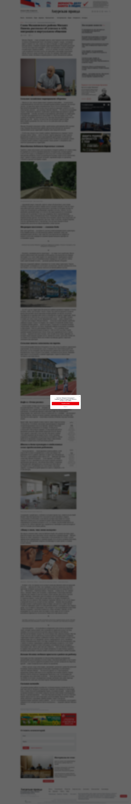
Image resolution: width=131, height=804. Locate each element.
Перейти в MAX (65, 403)
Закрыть (65, 406)
